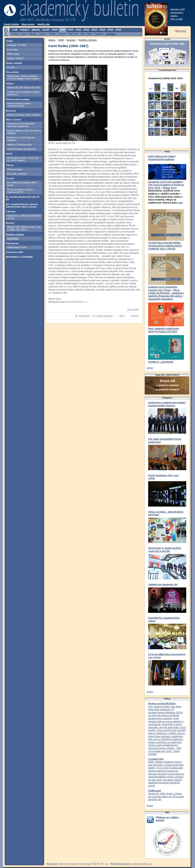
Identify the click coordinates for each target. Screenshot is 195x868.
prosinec (111, 34)
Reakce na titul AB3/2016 (162, 703)
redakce (24, 29)
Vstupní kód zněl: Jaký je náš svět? (23, 87)
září (82, 34)
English (182, 31)
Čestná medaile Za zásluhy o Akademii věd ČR (20, 190)
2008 (54, 29)
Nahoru (135, 316)
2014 (102, 29)
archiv (45, 29)
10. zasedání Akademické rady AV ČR (22, 198)
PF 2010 (11, 67)
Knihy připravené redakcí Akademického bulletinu (162, 158)
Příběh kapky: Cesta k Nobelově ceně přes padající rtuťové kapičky (23, 77)
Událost (10, 83)
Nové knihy (12, 49)
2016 (118, 29)
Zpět (122, 316)
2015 (110, 29)
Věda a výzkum (13, 119)
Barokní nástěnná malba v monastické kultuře (19, 104)
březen (32, 34)
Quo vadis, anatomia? (17, 174)
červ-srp (73, 34)
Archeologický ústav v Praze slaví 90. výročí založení (23, 159)
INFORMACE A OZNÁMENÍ (19, 257)
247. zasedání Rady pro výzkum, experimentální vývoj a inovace (22, 205)
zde (180, 202)
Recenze (10, 223)
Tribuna (10, 165)
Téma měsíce (12, 72)
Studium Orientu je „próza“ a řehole (23, 115)
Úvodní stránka (11, 24)
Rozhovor (11, 111)
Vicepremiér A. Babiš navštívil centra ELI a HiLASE (164, 550)
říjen (89, 34)
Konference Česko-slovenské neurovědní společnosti (21, 124)
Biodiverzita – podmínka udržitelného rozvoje (24, 217)
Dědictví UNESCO (15, 58)
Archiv (150, 368)
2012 (86, 29)
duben (42, 34)
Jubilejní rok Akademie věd (162, 584)
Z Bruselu (11, 211)
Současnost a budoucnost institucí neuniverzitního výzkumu (166, 404)
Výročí (9, 154)
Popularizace (12, 243)
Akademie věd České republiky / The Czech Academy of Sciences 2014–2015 (166, 185)
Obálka (9, 41)
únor (23, 34)
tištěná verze (170, 188)
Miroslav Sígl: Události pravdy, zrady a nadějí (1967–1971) (24, 228)
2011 (78, 29)
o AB (15, 29)
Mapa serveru (28, 24)
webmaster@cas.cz (142, 864)
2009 (62, 29)
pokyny (36, 29)
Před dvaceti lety (14, 169)
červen (62, 34)
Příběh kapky (13, 54)
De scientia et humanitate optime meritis (22, 183)
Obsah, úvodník (14, 63)
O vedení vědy (156, 759)
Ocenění (10, 178)
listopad (99, 34)
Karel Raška (12, 238)
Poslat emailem (105, 316)
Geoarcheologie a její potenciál (21, 149)
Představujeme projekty (18, 99)
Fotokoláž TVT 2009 (16, 45)
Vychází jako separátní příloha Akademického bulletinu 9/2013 (165, 244)
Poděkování (154, 790)
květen (52, 34)
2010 (70, 29)
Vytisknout (84, 316)
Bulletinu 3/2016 (167, 730)
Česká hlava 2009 (14, 252)
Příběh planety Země (16, 247)
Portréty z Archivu (15, 234)
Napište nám (43, 24)
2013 (94, 29)
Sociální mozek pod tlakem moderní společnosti (23, 93)
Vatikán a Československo (19, 144)
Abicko (51, 40)
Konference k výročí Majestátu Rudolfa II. (21, 138)
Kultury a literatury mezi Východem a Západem (24, 132)
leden (15, 34)
